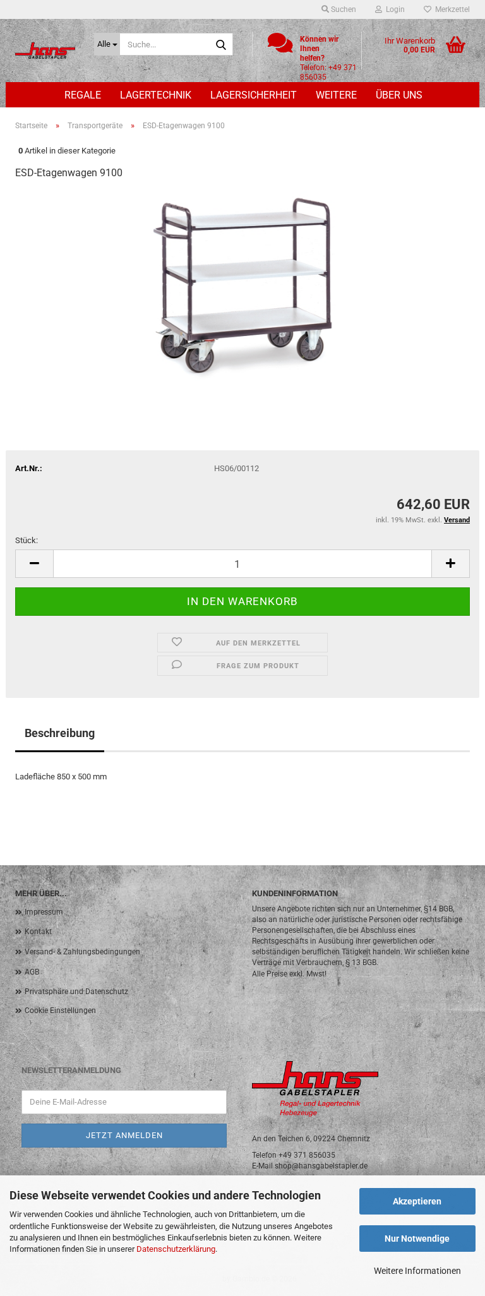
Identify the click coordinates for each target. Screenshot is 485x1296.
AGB (32, 972)
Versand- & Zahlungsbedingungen (82, 951)
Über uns (399, 95)
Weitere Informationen (417, 1271)
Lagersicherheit (253, 95)
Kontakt (38, 931)
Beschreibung (60, 733)
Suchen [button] (342, 9)
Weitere (336, 95)
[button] (34, 563)
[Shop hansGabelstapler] (45, 50)
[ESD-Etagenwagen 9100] (242, 286)
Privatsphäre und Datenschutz (76, 991)
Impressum (44, 912)
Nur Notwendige (417, 1238)
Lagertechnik (155, 95)
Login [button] (393, 9)
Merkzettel (450, 9)
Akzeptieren (417, 1201)
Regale (82, 95)
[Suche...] (221, 44)
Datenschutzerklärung (175, 1249)
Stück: (26, 540)
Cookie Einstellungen (60, 1010)
